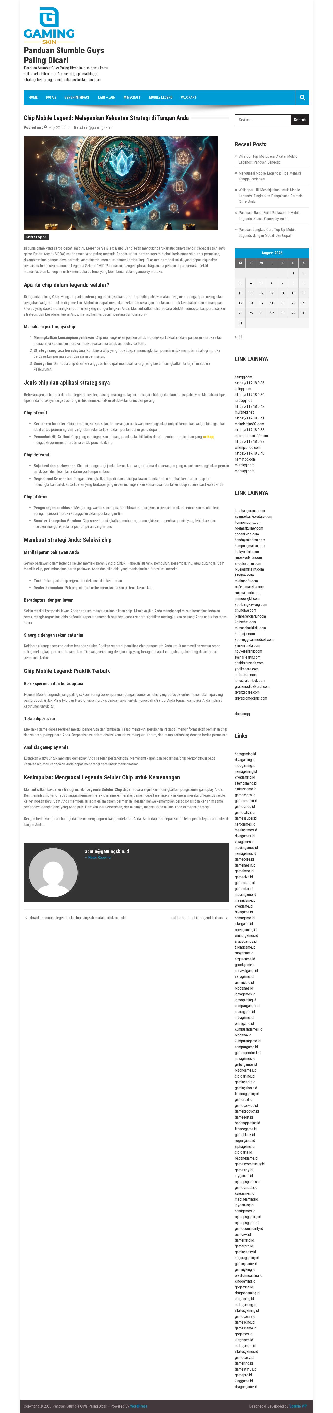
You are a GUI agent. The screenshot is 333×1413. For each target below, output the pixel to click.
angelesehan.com (248, 563)
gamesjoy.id (244, 1170)
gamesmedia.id (246, 1187)
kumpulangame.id (248, 1041)
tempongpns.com (248, 522)
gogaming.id (244, 1287)
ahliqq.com (243, 389)
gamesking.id (245, 1322)
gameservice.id (246, 1105)
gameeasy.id (244, 1357)
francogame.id (246, 1129)
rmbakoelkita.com (248, 557)
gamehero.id (244, 871)
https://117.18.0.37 (249, 441)
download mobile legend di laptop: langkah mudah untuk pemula (78, 917)
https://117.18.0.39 (249, 394)
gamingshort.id (246, 1088)
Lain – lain (106, 97)
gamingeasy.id (245, 1252)
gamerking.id (244, 1240)
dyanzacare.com (247, 692)
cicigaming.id (245, 1076)
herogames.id (245, 824)
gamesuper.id (245, 882)
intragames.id (245, 994)
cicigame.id (243, 1152)
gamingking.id (245, 1269)
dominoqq (242, 714)
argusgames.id (246, 941)
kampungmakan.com (250, 546)
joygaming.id (244, 1205)
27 (272, 313)
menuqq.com (244, 471)
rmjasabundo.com (248, 592)
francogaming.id (247, 1093)
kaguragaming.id (247, 1258)
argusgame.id (245, 959)
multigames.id (245, 1345)
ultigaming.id (244, 1299)
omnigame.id (244, 1023)
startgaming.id (246, 783)
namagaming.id (246, 771)
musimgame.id (245, 894)
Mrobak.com (244, 575)
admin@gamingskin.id (96, 127)
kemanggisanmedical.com (254, 639)
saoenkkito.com (247, 534)
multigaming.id (245, 1304)
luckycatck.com (247, 551)
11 (251, 293)
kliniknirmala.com (247, 645)
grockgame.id (245, 965)
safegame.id (244, 976)
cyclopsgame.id (247, 1222)
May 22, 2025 (59, 127)
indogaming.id (245, 765)
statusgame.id (245, 789)
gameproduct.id (247, 1111)
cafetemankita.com (249, 587)
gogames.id (243, 1334)
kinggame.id (244, 1381)
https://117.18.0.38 (249, 430)
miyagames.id (245, 1058)
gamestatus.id (245, 1369)
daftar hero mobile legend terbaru (197, 917)
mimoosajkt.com (247, 598)
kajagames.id (244, 1193)
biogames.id (244, 988)
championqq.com (248, 447)
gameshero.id (245, 795)
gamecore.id (244, 859)
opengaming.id (246, 929)
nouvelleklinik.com (248, 651)
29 (293, 313)
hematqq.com (245, 459)
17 (240, 303)
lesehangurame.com (250, 510)
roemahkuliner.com (249, 528)
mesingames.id (246, 830)
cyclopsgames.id (247, 1181)
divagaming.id (245, 759)
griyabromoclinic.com (251, 698)
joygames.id (244, 1175)
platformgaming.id (248, 1275)
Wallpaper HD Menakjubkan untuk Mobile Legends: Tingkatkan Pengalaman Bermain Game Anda (271, 196)
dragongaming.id (247, 1293)
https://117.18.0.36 (249, 383)
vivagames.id (244, 841)
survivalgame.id (246, 970)
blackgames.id (245, 1070)
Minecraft (132, 97)
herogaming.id (245, 754)
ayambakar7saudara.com (253, 516)
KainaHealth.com (247, 657)
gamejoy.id (243, 1234)
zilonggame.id (245, 947)
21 (282, 303)
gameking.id (244, 1363)
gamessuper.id (246, 818)
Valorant (189, 97)
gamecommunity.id (249, 1228)
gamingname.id (246, 1263)
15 (293, 293)
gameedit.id (244, 1117)
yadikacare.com (247, 669)
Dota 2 (51, 97)
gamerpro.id (244, 1246)
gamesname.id (245, 1328)
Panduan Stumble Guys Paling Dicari (64, 55)
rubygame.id (244, 953)
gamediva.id (244, 877)
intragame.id (244, 1017)
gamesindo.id (245, 806)
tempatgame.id (246, 1047)
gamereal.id (243, 1099)
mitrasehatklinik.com (250, 628)
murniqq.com (244, 465)
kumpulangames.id (248, 1029)
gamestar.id (244, 888)
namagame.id (245, 918)
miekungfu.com (246, 581)
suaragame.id (245, 1011)
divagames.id (245, 836)
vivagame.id (244, 906)
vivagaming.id (245, 777)
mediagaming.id (246, 1199)
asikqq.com (243, 377)
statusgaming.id (247, 1310)
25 (251, 313)
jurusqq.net (243, 400)
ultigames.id (244, 1340)
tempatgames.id (247, 1006)
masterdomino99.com (251, 435)
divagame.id (244, 912)
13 (272, 293)
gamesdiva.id (245, 812)
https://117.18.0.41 (249, 418)
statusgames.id (246, 1351)
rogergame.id (245, 1140)
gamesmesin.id (246, 800)
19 (262, 303)
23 (304, 303)
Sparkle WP (298, 1406)
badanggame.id (246, 1158)
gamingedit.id (245, 1082)
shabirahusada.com (249, 663)
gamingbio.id (244, 982)
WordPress (138, 1406)
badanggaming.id (247, 1123)
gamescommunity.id (250, 1164)
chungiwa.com (245, 610)
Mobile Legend (161, 97)
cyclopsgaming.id (248, 1216)
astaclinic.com (246, 674)
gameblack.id (245, 1134)
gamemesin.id (245, 865)
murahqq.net (244, 412)
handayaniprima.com (250, 540)
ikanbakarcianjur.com (250, 616)
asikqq (208, 436)
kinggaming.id (245, 1281)
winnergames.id (246, 935)
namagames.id (245, 853)
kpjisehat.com (245, 622)
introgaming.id (245, 1000)
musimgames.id (246, 847)
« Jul (238, 337)
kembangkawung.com (251, 604)
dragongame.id (246, 1386)
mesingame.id (245, 900)
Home (33, 97)
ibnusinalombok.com (250, 680)
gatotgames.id (246, 1064)
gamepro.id (243, 1375)
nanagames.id (245, 1211)
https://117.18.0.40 (249, 453)
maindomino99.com (249, 424)
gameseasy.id (245, 1316)
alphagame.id (245, 1146)
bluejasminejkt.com (249, 569)
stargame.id (244, 923)
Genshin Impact (77, 97)
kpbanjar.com (245, 633)
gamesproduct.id (248, 1052)
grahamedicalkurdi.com (252, 686)
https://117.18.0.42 (249, 406)
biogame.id (243, 1035)
